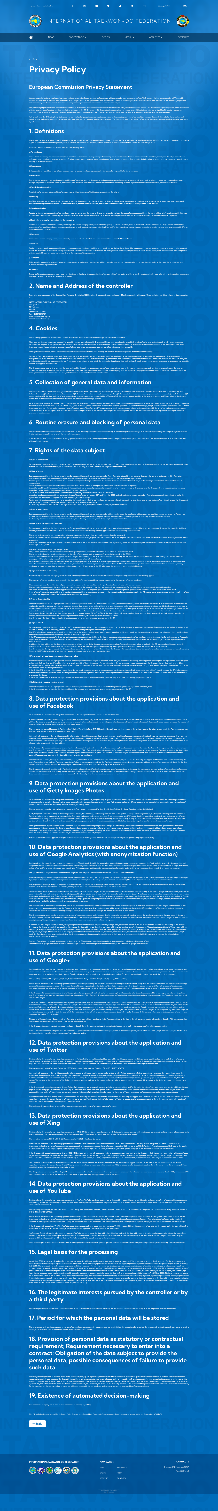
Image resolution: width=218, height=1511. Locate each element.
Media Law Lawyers (143, 1414)
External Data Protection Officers (94, 1414)
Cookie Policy (113, 1490)
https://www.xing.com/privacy (98, 1172)
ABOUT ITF (154, 37)
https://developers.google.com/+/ (171, 988)
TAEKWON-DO (76, 37)
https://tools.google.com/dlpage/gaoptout (144, 927)
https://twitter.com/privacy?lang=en (102, 1106)
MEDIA (128, 37)
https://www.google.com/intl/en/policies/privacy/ (126, 941)
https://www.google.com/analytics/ (134, 944)
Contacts (183, 37)
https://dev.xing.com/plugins (53, 1148)
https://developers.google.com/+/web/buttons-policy (65, 1033)
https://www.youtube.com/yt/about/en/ (49, 1221)
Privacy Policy (105, 1490)
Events (106, 37)
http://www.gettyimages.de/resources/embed (154, 821)
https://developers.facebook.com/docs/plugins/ (95, 741)
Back (35, 59)
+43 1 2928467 (184, 1471)
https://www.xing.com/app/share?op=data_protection (99, 1174)
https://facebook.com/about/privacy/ (100, 769)
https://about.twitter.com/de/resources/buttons (59, 1078)
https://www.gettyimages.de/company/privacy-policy (133, 837)
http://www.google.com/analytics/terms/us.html (53, 944)
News (51, 37)
